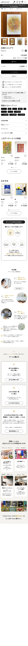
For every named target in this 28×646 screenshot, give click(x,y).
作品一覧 (11, 8)
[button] (14, 120)
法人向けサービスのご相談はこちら (10, 100)
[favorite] (22, 50)
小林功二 (16, 201)
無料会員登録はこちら (14, 431)
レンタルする (14, 72)
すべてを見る (14, 171)
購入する (14, 61)
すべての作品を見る (14, 6)
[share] (26, 51)
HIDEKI (2, 201)
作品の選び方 (19, 288)
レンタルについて (23, 68)
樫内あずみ (3, 50)
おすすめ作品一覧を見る (14, 403)
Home (5, 8)
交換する (14, 76)
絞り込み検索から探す (14, 379)
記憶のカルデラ (19, 8)
